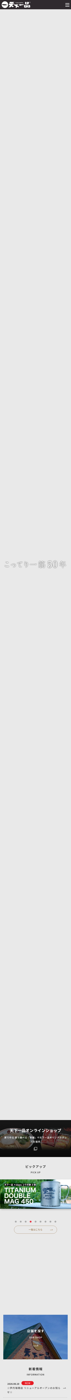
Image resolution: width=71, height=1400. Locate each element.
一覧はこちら (35, 1229)
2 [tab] (20, 1221)
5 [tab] (35, 1221)
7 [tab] (45, 1221)
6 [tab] (40, 1221)
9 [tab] (55, 1221)
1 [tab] (15, 1221)
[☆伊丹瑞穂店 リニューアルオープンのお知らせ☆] (35, 1388)
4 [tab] (30, 1221)
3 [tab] (25, 1221)
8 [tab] (50, 1221)
